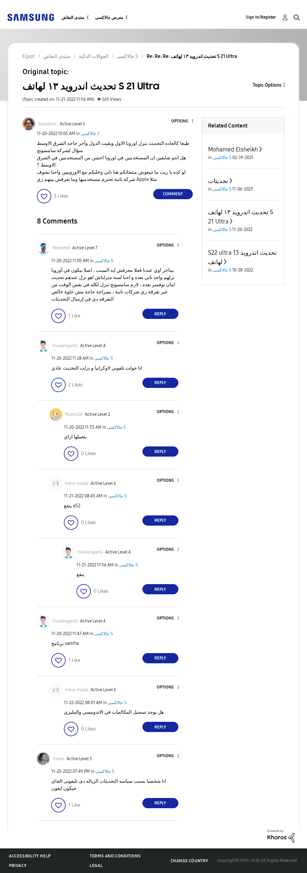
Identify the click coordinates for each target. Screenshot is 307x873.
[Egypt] (30, 17)
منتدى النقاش (73, 17)
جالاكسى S (90, 133)
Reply (160, 313)
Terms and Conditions (115, 856)
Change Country (189, 860)
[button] (182, 121)
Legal (96, 865)
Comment (173, 193)
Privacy (17, 865)
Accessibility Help (30, 856)
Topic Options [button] (267, 85)
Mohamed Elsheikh (233, 149)
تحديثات (218, 180)
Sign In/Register (261, 17)
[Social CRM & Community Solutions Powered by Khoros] (280, 835)
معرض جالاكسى (109, 17)
